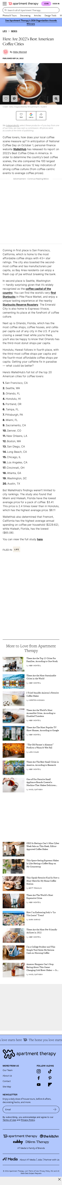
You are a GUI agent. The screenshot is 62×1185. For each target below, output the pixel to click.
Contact (7, 1081)
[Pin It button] (14, 98)
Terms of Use (9, 1120)
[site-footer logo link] (10, 1159)
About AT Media (28, 1159)
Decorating (25, 15)
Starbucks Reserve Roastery (20, 304)
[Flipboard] (50, 1085)
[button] (56, 98)
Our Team (8, 1070)
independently (12, 125)
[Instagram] (39, 1071)
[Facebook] (39, 1078)
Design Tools (50, 15)
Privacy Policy (28, 1120)
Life (5, 31)
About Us (7, 1075)
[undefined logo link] (23, 3)
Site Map (7, 1086)
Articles (37, 15)
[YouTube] (39, 1085)
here (40, 539)
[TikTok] (50, 1071)
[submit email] (54, 1109)
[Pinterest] (50, 1078)
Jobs (40, 1159)
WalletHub (19, 149)
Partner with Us (51, 1159)
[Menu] (5, 4)
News (14, 31)
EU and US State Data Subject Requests (40, 1172)
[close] (59, 1179)
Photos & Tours (10, 15)
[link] (42, 660)
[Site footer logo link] (31, 1054)
